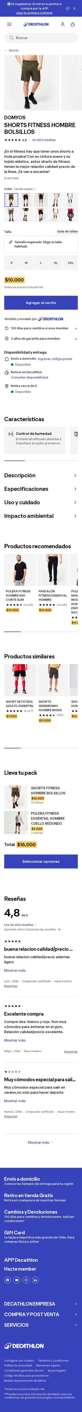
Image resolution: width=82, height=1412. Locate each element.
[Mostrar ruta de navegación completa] (6, 50)
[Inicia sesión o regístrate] (63, 24)
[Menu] (9, 24)
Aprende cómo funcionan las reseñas (30, 929)
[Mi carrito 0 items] (73, 24)
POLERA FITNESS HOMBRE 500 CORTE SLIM (18, 595)
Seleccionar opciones (41, 861)
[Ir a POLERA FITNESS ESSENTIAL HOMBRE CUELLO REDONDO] (16, 822)
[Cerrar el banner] (74, 8)
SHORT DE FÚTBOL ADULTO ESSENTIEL (20, 704)
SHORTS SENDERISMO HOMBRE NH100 (50, 706)
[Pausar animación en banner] (67, 8)
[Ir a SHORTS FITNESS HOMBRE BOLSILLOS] (16, 797)
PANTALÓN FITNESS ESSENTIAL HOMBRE (53, 595)
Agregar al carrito (41, 303)
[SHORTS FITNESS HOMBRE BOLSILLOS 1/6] (32, 83)
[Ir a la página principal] (36, 24)
